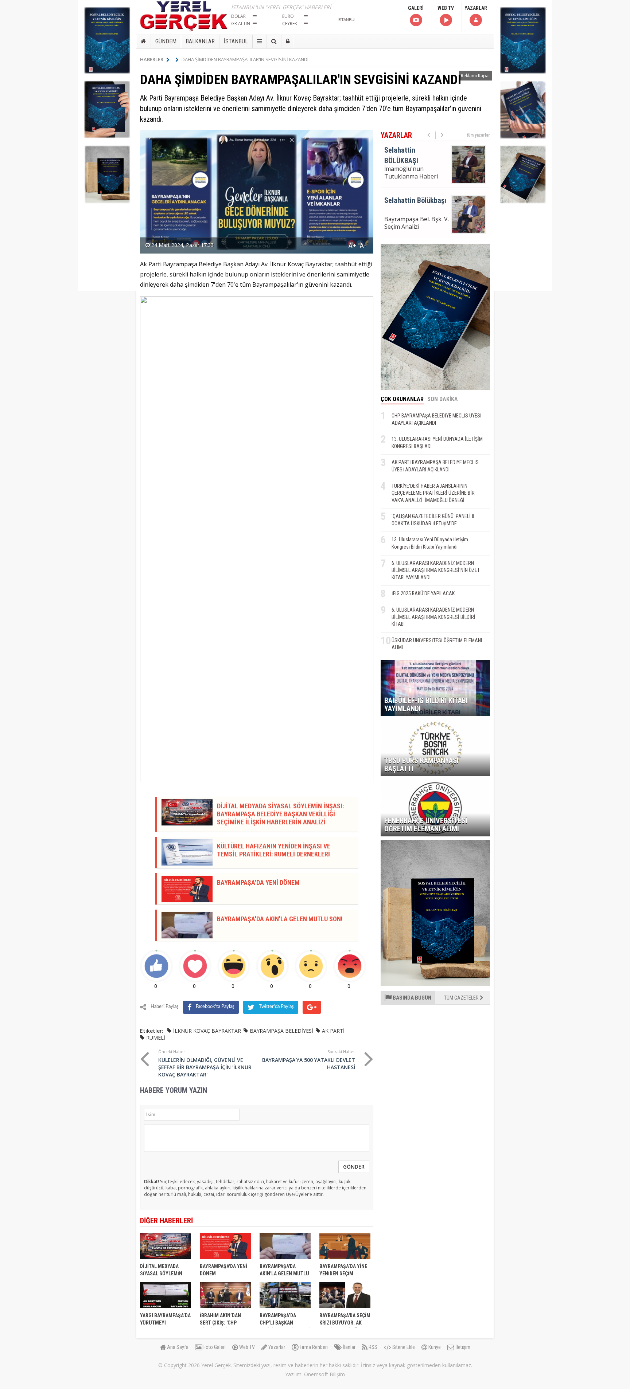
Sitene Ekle (403, 1347)
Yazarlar (276, 1347)
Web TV (246, 1347)
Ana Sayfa (177, 1347)
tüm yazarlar (478, 135)
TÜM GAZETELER (462, 998)
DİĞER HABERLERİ (166, 1220)
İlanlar (348, 1347)
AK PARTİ (333, 1030)
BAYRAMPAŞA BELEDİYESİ (281, 1030)
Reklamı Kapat (475, 75)
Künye (434, 1347)
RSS (372, 1347)
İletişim (462, 1347)
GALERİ (416, 8)
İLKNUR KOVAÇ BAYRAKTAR (207, 1030)
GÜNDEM (165, 41)
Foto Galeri (214, 1347)
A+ (352, 246)
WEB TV (446, 8)
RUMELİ (155, 1037)
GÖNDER (354, 1166)
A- (363, 246)
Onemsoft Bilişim (324, 1374)
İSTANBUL (236, 41)
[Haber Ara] (274, 41)
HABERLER (151, 59)
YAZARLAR (475, 8)
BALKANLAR (200, 41)
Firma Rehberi (313, 1347)
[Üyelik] (287, 41)
